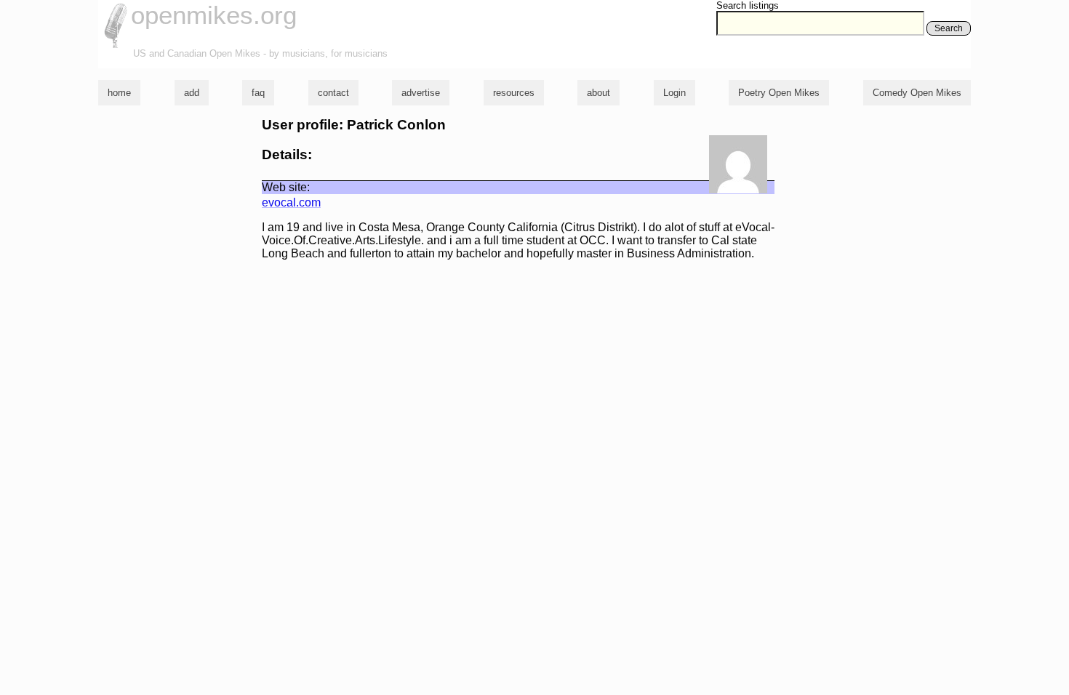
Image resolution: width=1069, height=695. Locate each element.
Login (674, 92)
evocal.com (291, 202)
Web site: (286, 187)
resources (513, 92)
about (598, 92)
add (191, 92)
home (119, 92)
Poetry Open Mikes (779, 92)
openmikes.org (214, 15)
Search (948, 28)
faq (258, 92)
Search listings (747, 5)
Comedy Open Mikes (917, 92)
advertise (420, 92)
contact (333, 92)
